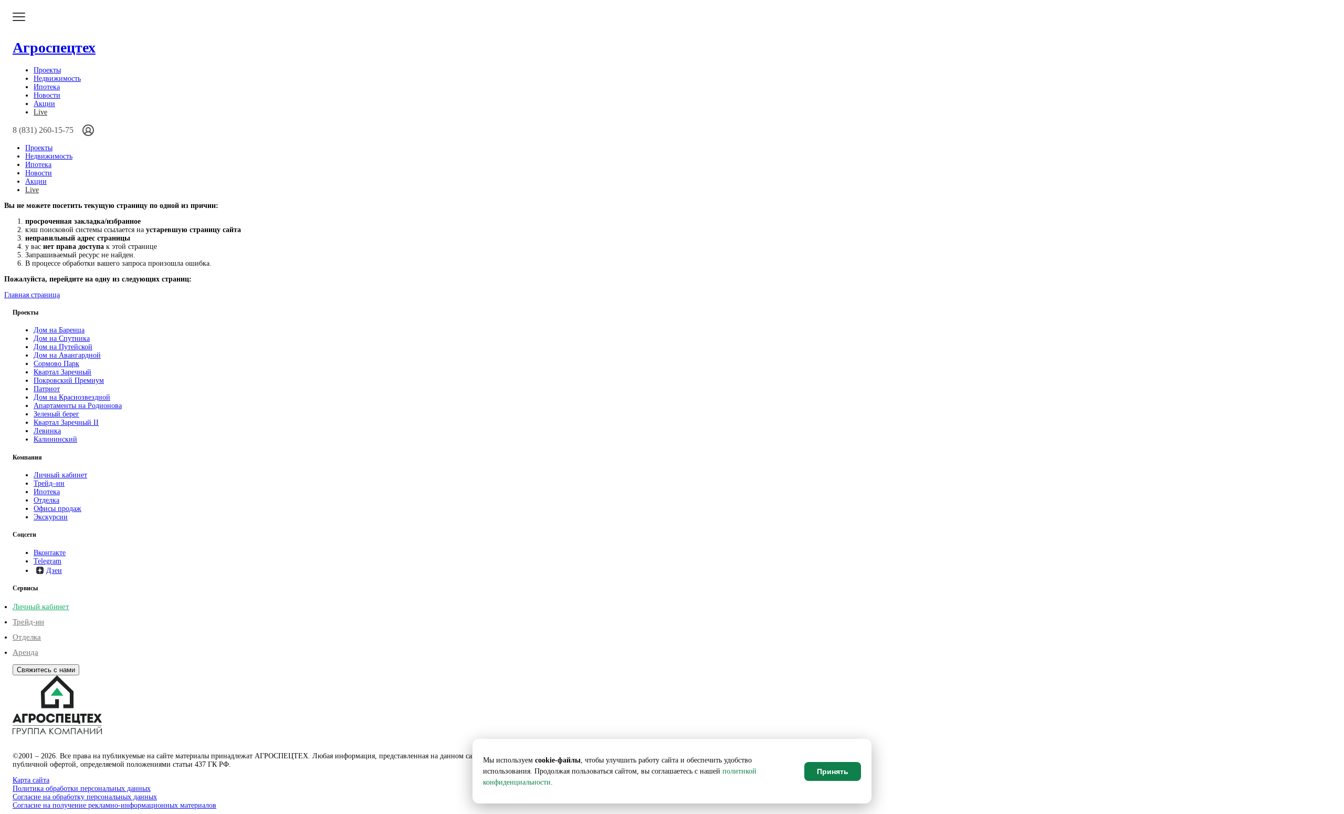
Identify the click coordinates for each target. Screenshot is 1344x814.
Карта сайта (31, 780)
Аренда (25, 652)
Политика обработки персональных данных (82, 788)
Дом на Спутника (62, 338)
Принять (832, 771)
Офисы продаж (57, 509)
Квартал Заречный (62, 372)
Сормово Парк (56, 364)
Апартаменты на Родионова (78, 406)
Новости (47, 95)
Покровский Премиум (69, 380)
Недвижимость (57, 78)
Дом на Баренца (59, 330)
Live (40, 112)
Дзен (54, 571)
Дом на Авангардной (67, 355)
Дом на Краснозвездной (72, 397)
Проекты (47, 70)
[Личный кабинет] (88, 130)
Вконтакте (50, 553)
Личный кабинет (60, 475)
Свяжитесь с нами (46, 670)
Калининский (55, 439)
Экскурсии (51, 517)
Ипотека (47, 87)
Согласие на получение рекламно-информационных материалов (114, 805)
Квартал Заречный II (66, 422)
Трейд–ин (49, 483)
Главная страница (32, 295)
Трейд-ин (28, 622)
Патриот (47, 389)
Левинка (47, 431)
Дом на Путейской (63, 347)
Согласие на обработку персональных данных (85, 797)
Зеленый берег (56, 414)
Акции (44, 104)
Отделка (46, 500)
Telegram (47, 561)
